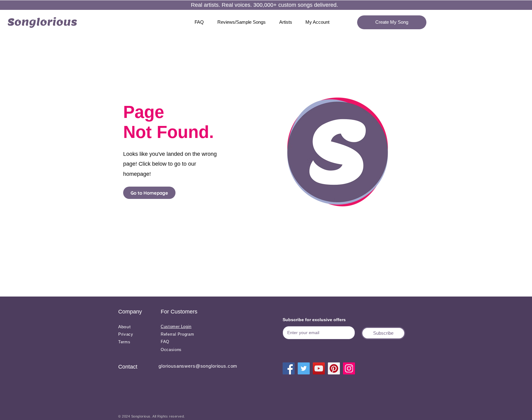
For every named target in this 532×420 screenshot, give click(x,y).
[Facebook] (289, 368)
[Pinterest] (334, 368)
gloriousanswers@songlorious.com (198, 366)
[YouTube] (319, 368)
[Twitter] (304, 368)
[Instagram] (349, 368)
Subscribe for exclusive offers (314, 319)
